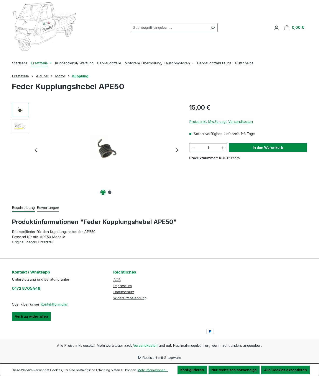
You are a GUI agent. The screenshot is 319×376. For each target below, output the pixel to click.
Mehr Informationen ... (153, 370)
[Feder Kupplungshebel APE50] (106, 149)
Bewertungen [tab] (48, 207)
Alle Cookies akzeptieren (285, 370)
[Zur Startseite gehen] (44, 27)
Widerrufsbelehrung (129, 298)
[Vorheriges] (36, 149)
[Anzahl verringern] (193, 147)
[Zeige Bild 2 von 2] (110, 192)
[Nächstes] (177, 149)
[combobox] (169, 27)
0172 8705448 (26, 288)
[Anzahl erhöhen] (222, 147)
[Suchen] (212, 27)
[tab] (23, 208)
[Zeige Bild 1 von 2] (103, 192)
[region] (96, 149)
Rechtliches (124, 272)
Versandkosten (145, 345)
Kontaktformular (54, 304)
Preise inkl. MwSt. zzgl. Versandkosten (221, 121)
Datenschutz (123, 292)
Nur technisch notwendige (234, 370)
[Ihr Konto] (276, 27)
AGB (117, 280)
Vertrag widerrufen (31, 316)
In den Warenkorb (268, 147)
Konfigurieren (192, 370)
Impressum (122, 286)
